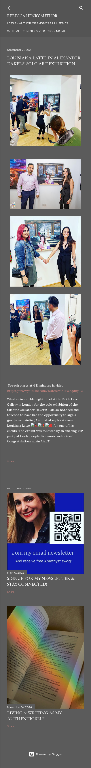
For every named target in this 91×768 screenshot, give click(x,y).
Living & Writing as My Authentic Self (34, 715)
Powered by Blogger (49, 754)
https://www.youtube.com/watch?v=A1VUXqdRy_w (45, 391)
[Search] (81, 7)
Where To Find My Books (30, 31)
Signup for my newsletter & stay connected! (41, 581)
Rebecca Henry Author (32, 15)
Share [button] (10, 461)
